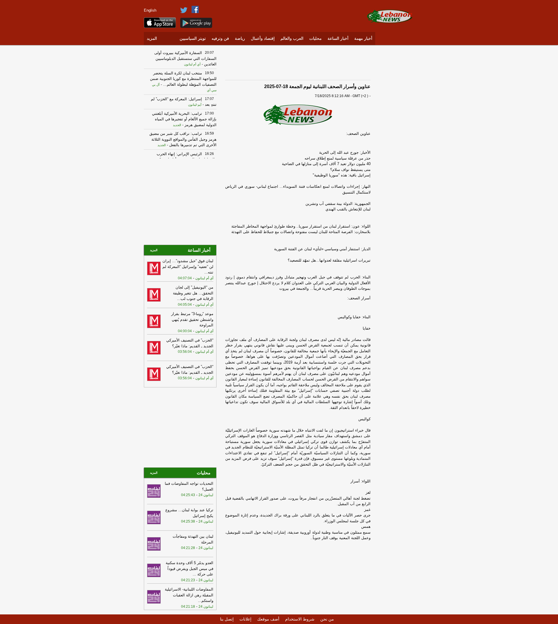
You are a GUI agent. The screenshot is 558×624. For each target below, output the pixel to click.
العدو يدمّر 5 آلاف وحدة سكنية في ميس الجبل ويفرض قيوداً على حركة (189, 568)
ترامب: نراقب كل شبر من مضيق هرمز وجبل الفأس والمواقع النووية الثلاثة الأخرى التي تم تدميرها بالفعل (183, 139)
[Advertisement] (396, 135)
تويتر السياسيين (193, 38)
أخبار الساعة (338, 38)
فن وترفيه (220, 38)
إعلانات (245, 619)
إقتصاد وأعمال (263, 38)
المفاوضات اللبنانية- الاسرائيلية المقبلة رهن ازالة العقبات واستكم (189, 595)
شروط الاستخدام (299, 619)
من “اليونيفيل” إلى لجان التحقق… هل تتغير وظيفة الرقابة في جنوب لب (193, 293)
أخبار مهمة (363, 38)
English (150, 10)
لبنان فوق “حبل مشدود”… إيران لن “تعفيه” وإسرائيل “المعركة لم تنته (187, 266)
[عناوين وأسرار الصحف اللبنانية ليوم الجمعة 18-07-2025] (298, 114)
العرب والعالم (291, 38)
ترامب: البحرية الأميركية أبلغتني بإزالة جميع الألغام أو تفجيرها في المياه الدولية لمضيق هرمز (184, 119)
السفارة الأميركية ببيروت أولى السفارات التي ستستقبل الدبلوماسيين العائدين (185, 58)
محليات (315, 38)
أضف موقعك (268, 619)
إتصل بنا (227, 619)
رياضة (240, 38)
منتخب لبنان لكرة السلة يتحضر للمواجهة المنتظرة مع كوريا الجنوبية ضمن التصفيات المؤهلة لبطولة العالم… (183, 79)
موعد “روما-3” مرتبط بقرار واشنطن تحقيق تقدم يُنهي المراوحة (192, 319)
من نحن (327, 619)
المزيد (152, 38)
